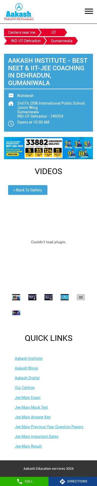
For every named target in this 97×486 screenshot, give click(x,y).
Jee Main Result (28, 446)
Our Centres (25, 387)
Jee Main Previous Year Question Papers (49, 427)
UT (53, 32)
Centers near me (21, 32)
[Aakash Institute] (18, 11)
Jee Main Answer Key (33, 417)
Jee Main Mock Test (31, 407)
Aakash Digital (27, 378)
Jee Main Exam (27, 397)
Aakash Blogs (26, 368)
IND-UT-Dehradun (26, 41)
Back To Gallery (27, 190)
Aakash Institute (29, 358)
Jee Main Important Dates (36, 436)
